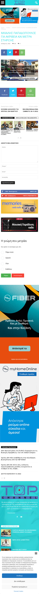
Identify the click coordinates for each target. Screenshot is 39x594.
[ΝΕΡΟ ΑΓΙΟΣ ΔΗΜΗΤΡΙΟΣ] (19, 125)
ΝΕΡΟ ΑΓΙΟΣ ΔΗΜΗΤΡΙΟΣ (17, 131)
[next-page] (21, 138)
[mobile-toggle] (2, 2)
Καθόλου (9, 269)
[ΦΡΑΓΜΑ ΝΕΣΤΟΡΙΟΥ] (32, 125)
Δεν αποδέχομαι (19, 581)
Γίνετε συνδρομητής (30, 195)
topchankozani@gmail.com (23, 513)
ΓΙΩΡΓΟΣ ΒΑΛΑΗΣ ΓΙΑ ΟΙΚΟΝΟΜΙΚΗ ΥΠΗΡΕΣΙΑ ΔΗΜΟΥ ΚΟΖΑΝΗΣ (6, 132)
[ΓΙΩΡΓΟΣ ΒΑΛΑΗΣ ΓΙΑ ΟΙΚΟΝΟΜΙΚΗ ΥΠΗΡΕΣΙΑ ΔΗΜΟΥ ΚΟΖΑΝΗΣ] (7, 125)
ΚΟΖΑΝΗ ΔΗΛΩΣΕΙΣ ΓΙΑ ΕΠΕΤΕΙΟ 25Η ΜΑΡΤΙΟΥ (9, 110)
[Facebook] (4, 52)
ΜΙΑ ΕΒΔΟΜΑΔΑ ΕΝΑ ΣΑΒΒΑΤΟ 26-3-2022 (30, 110)
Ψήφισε (6, 275)
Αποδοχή (19, 576)
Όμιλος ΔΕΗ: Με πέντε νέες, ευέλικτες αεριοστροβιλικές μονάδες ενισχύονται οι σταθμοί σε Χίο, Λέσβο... (16, 467)
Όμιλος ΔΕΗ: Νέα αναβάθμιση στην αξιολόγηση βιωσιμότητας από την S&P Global (18, 459)
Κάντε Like (33, 191)
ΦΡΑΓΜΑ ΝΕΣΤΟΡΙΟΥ (32, 131)
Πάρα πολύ (10, 252)
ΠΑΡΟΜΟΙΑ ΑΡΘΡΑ (7, 118)
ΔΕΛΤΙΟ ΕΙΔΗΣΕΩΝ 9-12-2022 (11, 474)
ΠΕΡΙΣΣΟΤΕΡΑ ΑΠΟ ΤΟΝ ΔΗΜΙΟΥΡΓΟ (26, 118)
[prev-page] (18, 138)
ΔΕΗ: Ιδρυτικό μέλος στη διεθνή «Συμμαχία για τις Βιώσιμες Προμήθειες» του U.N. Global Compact (19, 451)
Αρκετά (8, 258)
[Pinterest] (16, 52)
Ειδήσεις (8, 27)
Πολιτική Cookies (18, 591)
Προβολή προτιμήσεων (19, 587)
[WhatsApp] (22, 52)
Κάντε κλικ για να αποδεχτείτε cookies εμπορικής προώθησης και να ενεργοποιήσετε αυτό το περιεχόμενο (19, 70)
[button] (36, 553)
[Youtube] (21, 517)
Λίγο (7, 263)
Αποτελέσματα (18, 275)
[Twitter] (10, 52)
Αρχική (2, 27)
